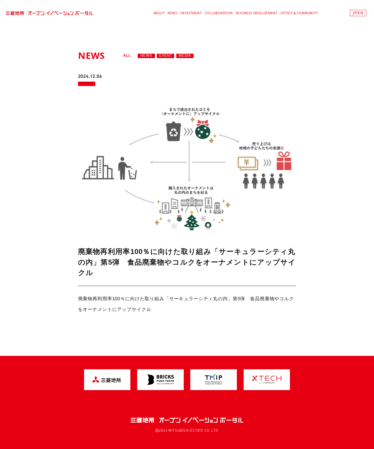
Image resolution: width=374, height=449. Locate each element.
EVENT (165, 56)
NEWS (172, 13)
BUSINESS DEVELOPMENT (256, 13)
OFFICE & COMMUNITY (299, 13)
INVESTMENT (191, 13)
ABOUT (159, 13)
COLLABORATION (219, 13)
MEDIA (185, 56)
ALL (127, 56)
